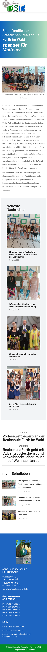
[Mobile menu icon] (41, 6)
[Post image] (9, 484)
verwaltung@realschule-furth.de (15, 589)
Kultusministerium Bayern (12, 630)
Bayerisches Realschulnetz (13, 627)
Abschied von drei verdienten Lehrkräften (29, 513)
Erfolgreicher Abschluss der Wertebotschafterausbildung (22, 305)
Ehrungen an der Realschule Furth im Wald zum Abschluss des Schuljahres (23, 254)
